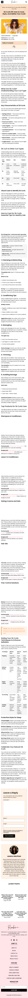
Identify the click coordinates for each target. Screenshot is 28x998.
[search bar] (26, 2)
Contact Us (14, 953)
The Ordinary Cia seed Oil (15, 578)
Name (5, 818)
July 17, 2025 (11, 38)
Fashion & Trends (14, 970)
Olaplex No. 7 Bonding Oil (16, 573)
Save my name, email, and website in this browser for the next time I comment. (13, 831)
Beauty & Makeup (14, 967)
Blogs (14, 950)
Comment (6, 799)
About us (14, 948)
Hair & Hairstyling (14, 972)
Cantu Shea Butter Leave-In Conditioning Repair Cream (12, 495)
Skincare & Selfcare (14, 975)
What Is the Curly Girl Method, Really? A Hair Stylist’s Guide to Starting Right (7, 897)
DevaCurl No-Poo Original (16, 446)
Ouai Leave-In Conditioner (16, 488)
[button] (2, 2)
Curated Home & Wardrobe (14, 978)
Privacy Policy (14, 958)
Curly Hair (15, 35)
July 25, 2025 (11, 39)
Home (3, 7)
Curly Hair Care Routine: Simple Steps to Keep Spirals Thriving (21, 914)
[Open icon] (11, 940)
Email (5, 823)
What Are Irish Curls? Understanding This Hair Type (21, 896)
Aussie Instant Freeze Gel (15, 537)
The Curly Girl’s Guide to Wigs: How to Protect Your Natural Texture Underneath (7, 914)
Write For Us (14, 956)
